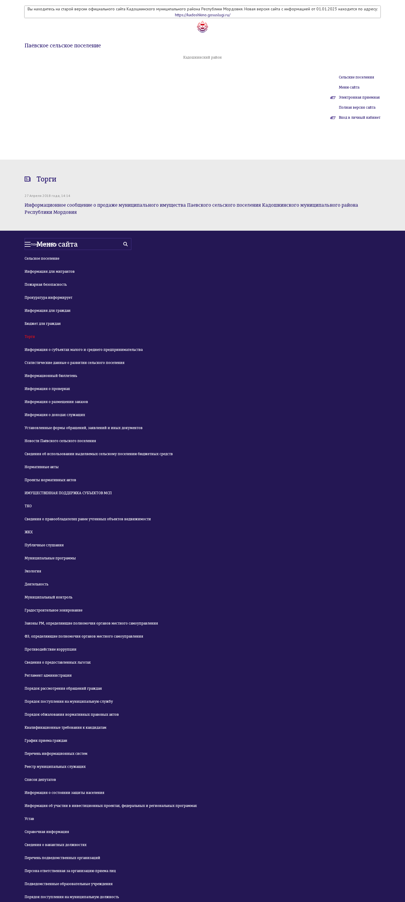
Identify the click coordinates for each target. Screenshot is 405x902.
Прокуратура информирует (48, 298)
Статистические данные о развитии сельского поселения (75, 363)
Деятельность (36, 584)
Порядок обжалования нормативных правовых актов (72, 714)
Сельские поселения (356, 77)
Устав (29, 819)
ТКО (28, 506)
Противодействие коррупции (50, 649)
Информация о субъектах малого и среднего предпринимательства (84, 350)
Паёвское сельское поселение (63, 45)
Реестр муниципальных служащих (55, 767)
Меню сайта (349, 87)
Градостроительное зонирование (53, 610)
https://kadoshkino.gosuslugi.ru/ (202, 14)
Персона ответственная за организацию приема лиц (70, 871)
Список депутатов (40, 780)
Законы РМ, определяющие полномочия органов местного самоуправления (91, 623)
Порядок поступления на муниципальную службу (69, 701)
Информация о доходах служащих (55, 415)
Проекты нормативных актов (50, 480)
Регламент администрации (48, 675)
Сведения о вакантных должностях (56, 845)
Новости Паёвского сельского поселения (60, 441)
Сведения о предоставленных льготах (58, 662)
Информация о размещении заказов (56, 402)
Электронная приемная (359, 97)
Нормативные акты (42, 467)
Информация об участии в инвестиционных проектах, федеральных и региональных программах (111, 806)
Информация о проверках (47, 389)
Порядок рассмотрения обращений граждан (63, 688)
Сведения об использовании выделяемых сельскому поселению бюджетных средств (99, 454)
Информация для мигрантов (50, 271)
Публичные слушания (44, 545)
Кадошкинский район (202, 57)
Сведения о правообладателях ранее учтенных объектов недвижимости (88, 519)
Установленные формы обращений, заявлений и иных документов (84, 428)
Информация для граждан (48, 311)
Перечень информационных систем (56, 754)
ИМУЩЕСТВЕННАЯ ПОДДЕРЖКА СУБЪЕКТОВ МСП (68, 493)
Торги (30, 337)
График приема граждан (46, 741)
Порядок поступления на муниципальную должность (72, 897)
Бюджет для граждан (43, 324)
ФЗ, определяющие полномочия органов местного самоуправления (84, 636)
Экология (33, 571)
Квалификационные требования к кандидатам (65, 728)
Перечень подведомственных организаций (62, 858)
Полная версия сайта (357, 107)
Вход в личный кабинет (359, 117)
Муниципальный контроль (48, 597)
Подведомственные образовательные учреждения (69, 884)
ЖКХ (29, 532)
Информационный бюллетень (51, 376)
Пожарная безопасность (46, 285)
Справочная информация (47, 832)
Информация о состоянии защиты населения (64, 793)
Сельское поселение (42, 258)
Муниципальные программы (50, 558)
